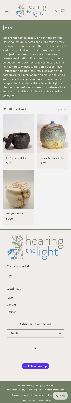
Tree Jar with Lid (14, 214)
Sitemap (11, 311)
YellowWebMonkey (16, 390)
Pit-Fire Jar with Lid (16, 158)
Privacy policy (35, 390)
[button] (7, 10)
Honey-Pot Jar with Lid (52, 158)
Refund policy (37, 395)
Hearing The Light (35, 385)
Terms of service (20, 395)
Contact (11, 304)
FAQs (10, 297)
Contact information (54, 390)
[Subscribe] (60, 333)
